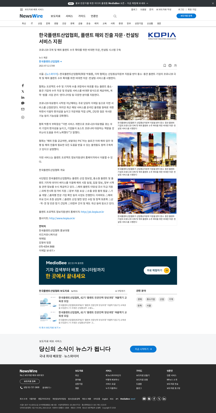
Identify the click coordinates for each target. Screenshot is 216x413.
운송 (88, 23)
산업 (40, 23)
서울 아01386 (37, 408)
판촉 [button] (140, 305)
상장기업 (139, 23)
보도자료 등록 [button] (30, 381)
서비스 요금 (110, 384)
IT (32, 23)
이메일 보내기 (47, 250)
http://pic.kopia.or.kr (92, 211)
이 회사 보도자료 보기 (49, 327)
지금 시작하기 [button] (142, 349)
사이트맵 (96, 399)
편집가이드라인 (44, 399)
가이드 (82, 16)
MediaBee (125, 399)
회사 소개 (23, 399)
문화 (48, 23)
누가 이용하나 (111, 388)
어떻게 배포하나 (112, 379)
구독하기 (121, 291)
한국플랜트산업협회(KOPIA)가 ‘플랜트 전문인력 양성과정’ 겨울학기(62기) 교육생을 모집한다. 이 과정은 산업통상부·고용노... (92, 306)
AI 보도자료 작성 (163, 9)
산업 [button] (162, 299)
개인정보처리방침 (59, 399)
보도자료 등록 (186, 15)
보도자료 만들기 (143, 375)
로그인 (181, 9)
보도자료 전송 (172, 384)
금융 (80, 23)
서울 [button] (149, 305)
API (117, 399)
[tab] (89, 371)
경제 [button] (140, 299)
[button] (164, 65)
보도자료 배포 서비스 (34, 9)
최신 (24, 23)
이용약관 (32, 399)
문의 (151, 9)
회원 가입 (192, 9)
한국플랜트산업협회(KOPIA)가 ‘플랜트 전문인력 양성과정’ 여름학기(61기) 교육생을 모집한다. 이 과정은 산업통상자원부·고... (92, 321)
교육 (105, 23)
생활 (56, 23)
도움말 (143, 9)
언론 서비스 (171, 375)
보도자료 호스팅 (173, 388)
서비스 (69, 16)
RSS (75, 291)
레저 (96, 23)
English (105, 399)
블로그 (134, 9)
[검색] (115, 16)
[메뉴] (22, 9)
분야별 (78, 379)
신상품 (150, 23)
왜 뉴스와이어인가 (113, 375)
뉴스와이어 (51, 74)
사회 (113, 23)
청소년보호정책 (74, 399)
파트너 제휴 (86, 399)
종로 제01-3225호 (99, 405)
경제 (72, 23)
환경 (121, 23)
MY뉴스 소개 (172, 379)
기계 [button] (171, 299)
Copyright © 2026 (109, 408)
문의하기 (46, 387)
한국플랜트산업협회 (50, 61)
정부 (129, 23)
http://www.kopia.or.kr (62, 218)
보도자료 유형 (142, 379)
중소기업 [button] (151, 299)
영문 (159, 23)
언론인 (94, 16)
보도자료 (55, 16)
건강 (64, 23)
